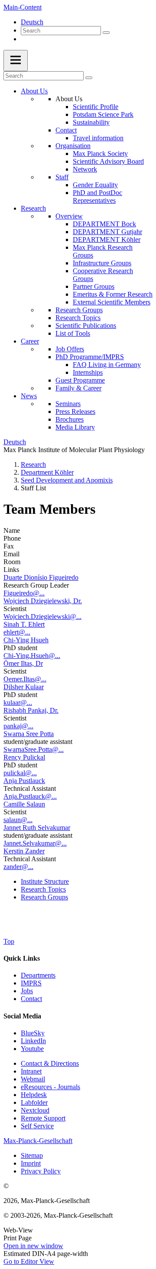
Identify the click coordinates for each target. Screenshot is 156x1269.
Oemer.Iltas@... (24, 679)
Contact (66, 130)
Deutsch (32, 22)
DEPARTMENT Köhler (106, 239)
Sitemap (32, 1155)
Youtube (32, 1048)
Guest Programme (80, 380)
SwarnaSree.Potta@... (33, 749)
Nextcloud (35, 1110)
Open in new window (33, 1245)
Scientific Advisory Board (108, 161)
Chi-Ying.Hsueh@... (31, 655)
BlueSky (33, 1033)
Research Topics (78, 317)
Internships (88, 372)
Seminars (68, 403)
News (29, 396)
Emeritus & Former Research (113, 294)
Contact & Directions (50, 1063)
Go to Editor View (28, 1261)
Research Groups (79, 310)
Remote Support (43, 1118)
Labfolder (34, 1102)
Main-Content (22, 7)
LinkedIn (33, 1040)
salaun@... (17, 819)
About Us (34, 91)
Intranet (31, 1071)
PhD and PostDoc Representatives (97, 196)
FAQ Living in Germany (107, 364)
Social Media (22, 1016)
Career (30, 341)
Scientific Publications (85, 325)
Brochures (69, 419)
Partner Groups (93, 286)
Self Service (37, 1126)
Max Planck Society (100, 153)
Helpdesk (34, 1094)
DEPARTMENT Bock (104, 224)
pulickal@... (20, 773)
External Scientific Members (111, 302)
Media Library (75, 427)
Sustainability (91, 122)
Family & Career (78, 388)
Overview (69, 216)
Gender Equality (95, 184)
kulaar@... (17, 702)
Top (8, 941)
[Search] (106, 32)
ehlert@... (16, 632)
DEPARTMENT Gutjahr (107, 231)
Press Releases (75, 411)
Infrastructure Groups (102, 263)
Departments (38, 975)
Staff (61, 177)
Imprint (31, 1163)
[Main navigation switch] (15, 60)
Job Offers (69, 349)
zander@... (18, 866)
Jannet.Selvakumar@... (35, 843)
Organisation (73, 145)
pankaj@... (18, 726)
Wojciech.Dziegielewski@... (42, 616)
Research (33, 208)
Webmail (33, 1079)
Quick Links (21, 958)
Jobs (27, 991)
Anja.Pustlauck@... (30, 796)
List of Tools (72, 333)
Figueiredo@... (24, 593)
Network (85, 169)
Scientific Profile (95, 106)
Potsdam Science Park (103, 114)
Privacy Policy (41, 1171)
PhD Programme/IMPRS (89, 356)
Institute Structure (45, 881)
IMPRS (31, 983)
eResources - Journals (50, 1087)
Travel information (98, 138)
